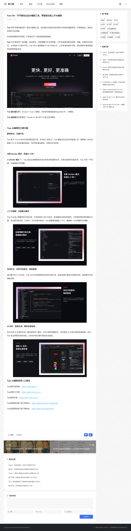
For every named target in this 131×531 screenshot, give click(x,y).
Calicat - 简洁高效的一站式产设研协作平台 (22, 465)
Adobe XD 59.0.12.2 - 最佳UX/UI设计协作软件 (114, 98)
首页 (21, 4)
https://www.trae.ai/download (43, 408)
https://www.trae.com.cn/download (45, 403)
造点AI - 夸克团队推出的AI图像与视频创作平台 (23, 469)
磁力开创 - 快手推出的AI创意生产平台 (20, 486)
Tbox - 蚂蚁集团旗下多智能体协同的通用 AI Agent (24, 481)
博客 (61, 4)
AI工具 (39, 4)
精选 (30, 4)
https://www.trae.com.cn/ (31, 392)
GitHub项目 (50, 4)
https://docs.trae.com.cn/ (29, 397)
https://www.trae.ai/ (29, 386)
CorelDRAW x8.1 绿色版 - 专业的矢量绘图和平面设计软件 (114, 83)
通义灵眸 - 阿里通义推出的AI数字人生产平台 (22, 477)
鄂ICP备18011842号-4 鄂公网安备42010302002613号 (111, 527)
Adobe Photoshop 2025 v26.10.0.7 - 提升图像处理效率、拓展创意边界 (113, 91)
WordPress (26, 527)
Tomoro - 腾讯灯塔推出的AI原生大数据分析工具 (23, 473)
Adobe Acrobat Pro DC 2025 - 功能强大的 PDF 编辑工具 (114, 106)
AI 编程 (11, 435)
